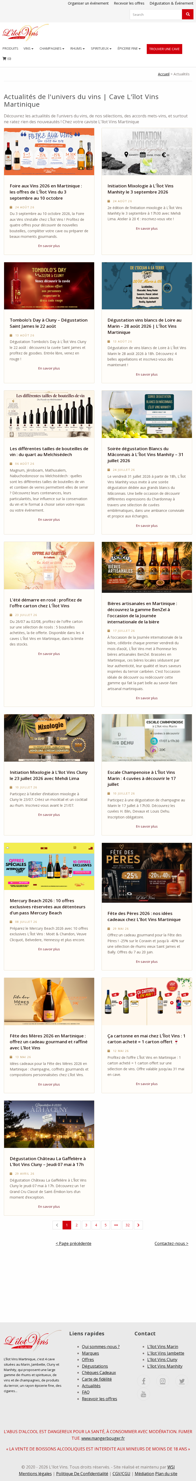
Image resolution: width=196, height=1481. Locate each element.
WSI (171, 1467)
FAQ (86, 1392)
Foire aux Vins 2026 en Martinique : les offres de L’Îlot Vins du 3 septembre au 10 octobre (46, 192)
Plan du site (166, 1473)
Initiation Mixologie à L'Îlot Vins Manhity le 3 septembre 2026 (140, 189)
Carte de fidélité (97, 1379)
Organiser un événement (88, 3)
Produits (10, 48)
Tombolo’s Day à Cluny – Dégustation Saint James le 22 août (49, 323)
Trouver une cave (164, 49)
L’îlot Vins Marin (162, 1346)
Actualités (91, 1386)
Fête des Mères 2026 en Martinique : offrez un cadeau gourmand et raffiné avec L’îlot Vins (49, 1042)
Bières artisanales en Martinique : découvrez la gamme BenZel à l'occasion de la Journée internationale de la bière (142, 612)
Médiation (144, 1473)
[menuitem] (10, 48)
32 (128, 1225)
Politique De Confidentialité (82, 1473)
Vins (27, 48)
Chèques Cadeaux (99, 1372)
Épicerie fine (128, 48)
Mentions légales (35, 1473)
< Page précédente (73, 1243)
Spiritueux (100, 48)
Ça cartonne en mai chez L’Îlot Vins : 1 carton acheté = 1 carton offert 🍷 (146, 1039)
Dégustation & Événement (171, 3)
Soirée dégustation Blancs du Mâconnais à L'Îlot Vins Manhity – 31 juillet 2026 (145, 455)
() (7, 58)
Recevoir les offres (129, 3)
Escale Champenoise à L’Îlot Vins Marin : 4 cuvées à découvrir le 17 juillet (141, 778)
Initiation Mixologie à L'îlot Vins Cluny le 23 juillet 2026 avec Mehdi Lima (49, 775)
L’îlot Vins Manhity (164, 1366)
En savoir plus (49, 245)
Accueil (163, 74)
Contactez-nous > (171, 1243)
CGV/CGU (121, 1473)
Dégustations (95, 1366)
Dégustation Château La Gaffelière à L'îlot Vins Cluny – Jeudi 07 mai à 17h (48, 1162)
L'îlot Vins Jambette (165, 1353)
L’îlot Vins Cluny (162, 1359)
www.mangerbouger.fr (103, 1438)
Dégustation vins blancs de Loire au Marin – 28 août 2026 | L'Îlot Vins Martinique (144, 326)
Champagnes (51, 48)
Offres (88, 1359)
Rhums (76, 48)
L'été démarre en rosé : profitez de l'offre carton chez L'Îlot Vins (46, 603)
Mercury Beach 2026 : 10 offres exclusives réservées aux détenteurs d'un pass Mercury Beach (47, 907)
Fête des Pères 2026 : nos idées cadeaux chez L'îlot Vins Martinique (144, 916)
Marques (90, 1353)
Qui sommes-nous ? (101, 1346)
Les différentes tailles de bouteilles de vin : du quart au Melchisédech (49, 452)
